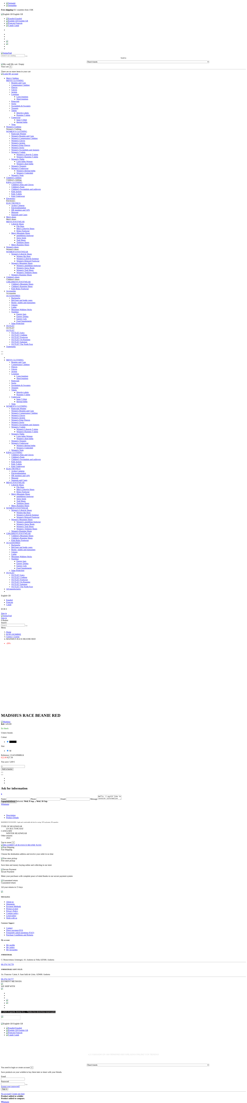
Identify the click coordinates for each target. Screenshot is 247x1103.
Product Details (12, 818)
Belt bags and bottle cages (21, 300)
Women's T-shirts (18, 152)
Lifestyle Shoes (17, 224)
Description (11, 815)
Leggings (15, 94)
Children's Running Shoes (22, 286)
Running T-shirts (23, 115)
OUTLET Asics (17, 333)
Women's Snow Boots (25, 268)
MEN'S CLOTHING (15, 80)
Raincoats (15, 101)
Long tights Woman (24, 161)
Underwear (15, 117)
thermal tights (21, 122)
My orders (10, 947)
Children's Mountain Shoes (22, 284)
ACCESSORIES (13, 296)
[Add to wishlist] (2, 772)
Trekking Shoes (22, 242)
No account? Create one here (13, 1094)
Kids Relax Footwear (20, 289)
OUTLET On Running (20, 340)
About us (10, 902)
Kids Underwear (18, 196)
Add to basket (7, 769)
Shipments (10, 904)
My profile (10, 945)
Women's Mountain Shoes (22, 263)
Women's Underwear (19, 168)
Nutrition (15, 312)
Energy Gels (21, 319)
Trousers (14, 108)
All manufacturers (13, 589)
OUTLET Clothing (19, 335)
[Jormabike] (11, 5)
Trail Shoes (21, 240)
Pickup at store (12, 909)
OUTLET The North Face (22, 344)
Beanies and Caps (18, 83)
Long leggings (22, 97)
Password (5, 1081)
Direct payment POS (14, 930)
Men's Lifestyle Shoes (25, 228)
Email (63, 799)
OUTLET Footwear (19, 337)
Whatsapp (5, 804)
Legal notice (11, 916)
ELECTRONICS (13, 203)
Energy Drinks (22, 316)
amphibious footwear (25, 235)
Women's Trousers (18, 166)
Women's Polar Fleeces (20, 145)
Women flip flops (23, 256)
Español (18, 18)
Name (3, 799)
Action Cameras (17, 205)
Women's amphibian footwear (28, 266)
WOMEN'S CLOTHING (16, 131)
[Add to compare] (2, 774)
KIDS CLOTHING (14, 182)
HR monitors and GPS (20, 210)
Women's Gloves (18, 141)
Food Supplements (24, 321)
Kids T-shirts (16, 194)
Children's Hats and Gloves (22, 185)
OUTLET (10, 330)
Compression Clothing (20, 85)
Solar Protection (17, 323)
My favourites (11, 950)
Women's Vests (17, 175)
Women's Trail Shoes (25, 270)
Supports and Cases (19, 215)
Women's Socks (17, 148)
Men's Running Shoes (20, 245)
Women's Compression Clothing (24, 138)
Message (93, 799)
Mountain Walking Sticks (21, 309)
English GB (23, 21)
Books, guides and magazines (23, 303)
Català (16, 25)
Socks (13, 104)
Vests (13, 124)
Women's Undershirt (24, 173)
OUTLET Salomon (19, 342)
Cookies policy (12, 913)
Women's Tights (17, 159)
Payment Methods (13, 906)
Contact (9, 928)
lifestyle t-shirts (22, 113)
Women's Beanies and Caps (22, 136)
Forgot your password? (10, 1086)
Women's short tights (24, 164)
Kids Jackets (16, 191)
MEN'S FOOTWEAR (15, 222)
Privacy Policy (12, 911)
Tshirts (14, 111)
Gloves (14, 90)
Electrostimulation (18, 208)
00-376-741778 (7, 964)
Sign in (4, 613)
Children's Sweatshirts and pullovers (26, 189)
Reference (5, 755)
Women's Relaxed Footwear (27, 261)
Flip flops (20, 226)
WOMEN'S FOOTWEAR (17, 252)
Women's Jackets (18, 143)
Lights (13, 307)
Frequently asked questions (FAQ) (20, 933)
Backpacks (15, 298)
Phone (33, 799)
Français (18, 23)
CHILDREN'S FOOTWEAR (18, 282)
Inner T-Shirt (21, 120)
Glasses (14, 305)
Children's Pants (17, 187)
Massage (14, 212)
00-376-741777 (7, 979)
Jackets (14, 92)
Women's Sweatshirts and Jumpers (25, 150)
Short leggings (22, 99)
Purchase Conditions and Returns (19, 935)
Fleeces (14, 87)
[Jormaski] (10, 3)
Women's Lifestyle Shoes (21, 254)
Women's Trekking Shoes (26, 272)
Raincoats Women (18, 134)
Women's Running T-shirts (27, 157)
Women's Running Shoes (21, 275)
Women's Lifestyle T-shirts (27, 154)
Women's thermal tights (25, 171)
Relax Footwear (22, 231)
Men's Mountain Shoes (20, 233)
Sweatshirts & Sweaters (20, 106)
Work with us (11, 918)
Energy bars (21, 314)
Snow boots (21, 238)
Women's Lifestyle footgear (27, 259)
